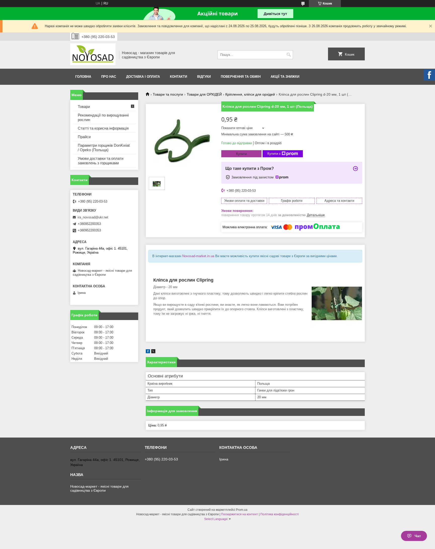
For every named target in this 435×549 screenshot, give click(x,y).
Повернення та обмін (241, 77)
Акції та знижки (285, 77)
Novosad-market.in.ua (198, 256)
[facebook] (148, 352)
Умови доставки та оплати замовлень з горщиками (100, 160)
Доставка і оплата (143, 77)
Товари (84, 106)
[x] (153, 352)
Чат (418, 536)
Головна (83, 77)
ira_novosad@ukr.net (93, 217)
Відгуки (204, 77)
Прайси (84, 137)
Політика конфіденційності (279, 514)
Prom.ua (241, 510)
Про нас (108, 77)
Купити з (273, 153)
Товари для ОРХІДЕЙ (204, 94)
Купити (241, 154)
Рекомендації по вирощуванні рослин (103, 117)
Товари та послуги (168, 94)
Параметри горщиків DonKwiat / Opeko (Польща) (104, 147)
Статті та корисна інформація (103, 128)
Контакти (178, 77)
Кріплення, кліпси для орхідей (250, 94)
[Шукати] (288, 54)
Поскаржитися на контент (239, 514)
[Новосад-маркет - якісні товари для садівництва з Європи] (93, 54)
